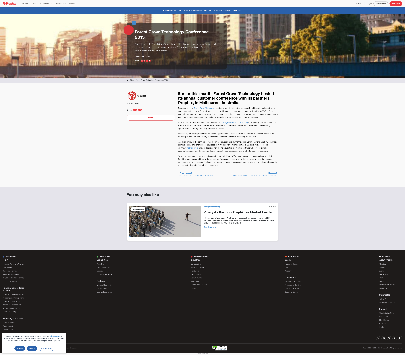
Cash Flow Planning (10, 271)
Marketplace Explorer (387, 302)
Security (100, 271)
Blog (132, 80)
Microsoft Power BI (104, 285)
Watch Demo (381, 4)
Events (381, 271)
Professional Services (199, 285)
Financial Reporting (10, 322)
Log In (369, 4)
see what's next (236, 10)
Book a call (396, 4)
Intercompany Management (13, 298)
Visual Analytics (8, 326)
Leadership (383, 274)
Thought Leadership (212, 207)
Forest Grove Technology (204, 108)
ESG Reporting (8, 329)
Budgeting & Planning (11, 274)
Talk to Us (382, 299)
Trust (381, 278)
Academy (288, 271)
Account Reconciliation (11, 308)
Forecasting (7, 267)
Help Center (383, 317)
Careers (382, 267)
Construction (196, 264)
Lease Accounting (9, 312)
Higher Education (197, 267)
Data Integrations (103, 267)
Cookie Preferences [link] (202, 353)
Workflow (100, 264)
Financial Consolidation (11, 301)
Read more (209, 227)
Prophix (143, 96)
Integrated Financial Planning (235, 123)
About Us (382, 264)
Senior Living (195, 274)
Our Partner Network (387, 285)
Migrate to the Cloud (386, 313)
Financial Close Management (13, 294)
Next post (255, 174)
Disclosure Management (12, 305)
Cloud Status (384, 320)
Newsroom (383, 281)
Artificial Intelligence (104, 274)
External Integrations (104, 292)
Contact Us (383, 288)
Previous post (196, 174)
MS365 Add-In (102, 289)
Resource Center (291, 264)
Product (382, 327)
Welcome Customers (293, 282)
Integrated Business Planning (13, 278)
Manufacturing (196, 278)
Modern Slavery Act (70, 348)
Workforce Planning (10, 281)
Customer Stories (291, 292)
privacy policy (55, 336)
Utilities (193, 288)
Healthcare (195, 271)
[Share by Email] (149, 61)
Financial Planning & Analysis (13, 264)
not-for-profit (192, 148)
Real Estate (195, 281)
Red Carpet (383, 324)
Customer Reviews (292, 289)
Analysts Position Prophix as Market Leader (238, 212)
